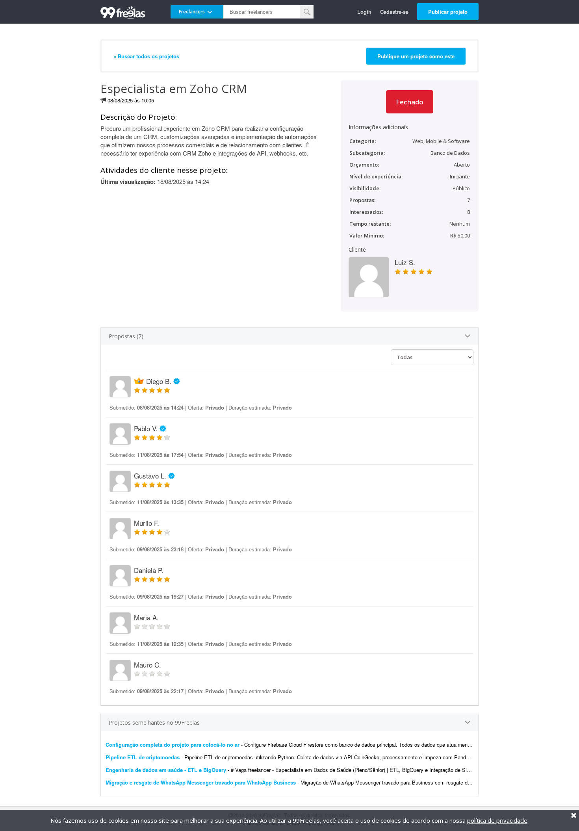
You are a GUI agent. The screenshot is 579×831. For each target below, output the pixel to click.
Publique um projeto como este (416, 56)
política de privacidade (497, 820)
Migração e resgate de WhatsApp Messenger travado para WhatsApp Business (201, 782)
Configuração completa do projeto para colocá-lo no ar (172, 744)
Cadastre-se (394, 11)
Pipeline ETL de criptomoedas (143, 757)
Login (364, 11)
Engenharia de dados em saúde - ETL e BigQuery (166, 769)
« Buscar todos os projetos (146, 56)
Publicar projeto (448, 11)
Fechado (409, 101)
